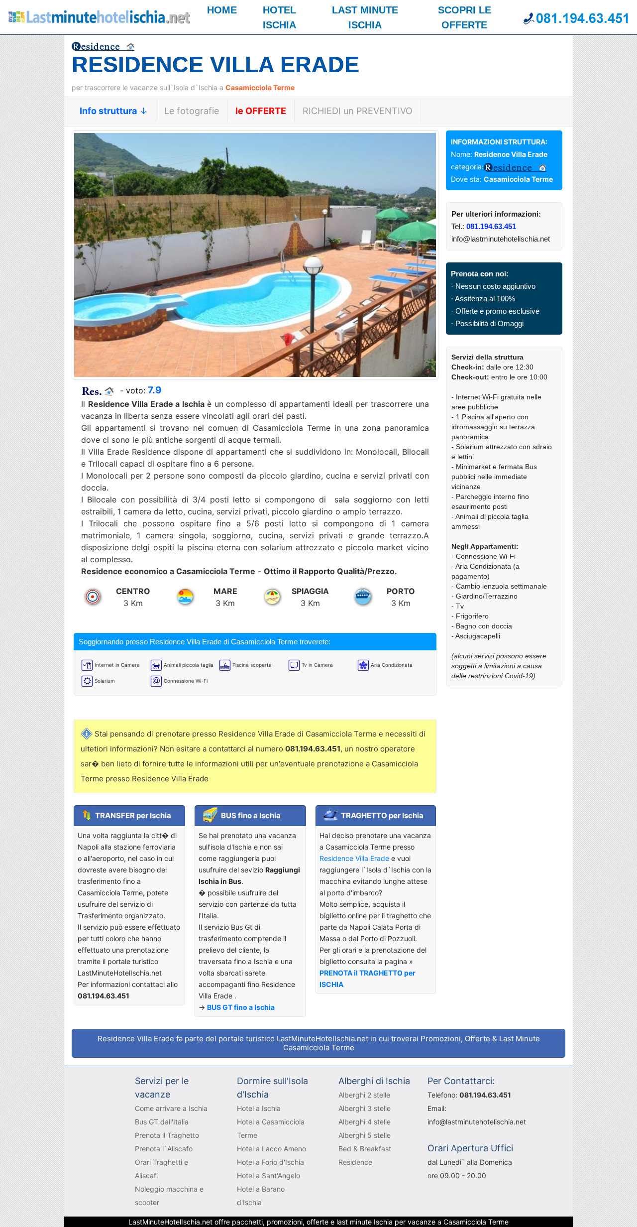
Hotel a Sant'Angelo (268, 1175)
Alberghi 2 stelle (364, 1095)
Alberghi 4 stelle (364, 1121)
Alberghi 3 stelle (364, 1108)
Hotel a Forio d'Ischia (270, 1162)
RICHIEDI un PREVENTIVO (358, 111)
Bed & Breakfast (364, 1148)
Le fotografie (191, 111)
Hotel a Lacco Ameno (271, 1148)
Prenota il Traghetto (167, 1135)
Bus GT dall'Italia (162, 1121)
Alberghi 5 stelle (364, 1135)
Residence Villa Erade (355, 858)
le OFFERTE (260, 111)
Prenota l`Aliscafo (164, 1148)
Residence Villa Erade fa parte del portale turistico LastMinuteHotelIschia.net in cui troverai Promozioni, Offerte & (319, 1043)
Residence (355, 1162)
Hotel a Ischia (259, 1108)
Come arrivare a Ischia (171, 1108)
